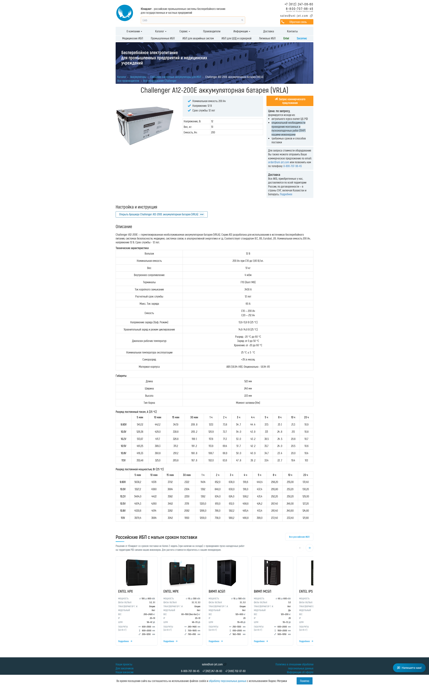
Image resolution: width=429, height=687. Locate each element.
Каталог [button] (160, 31)
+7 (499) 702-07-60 (235, 671)
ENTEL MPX (170, 591)
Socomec (302, 38)
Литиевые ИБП (267, 38)
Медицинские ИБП (132, 38)
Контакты (292, 31)
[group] (214, 601)
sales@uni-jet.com (294, 15)
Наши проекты (124, 664)
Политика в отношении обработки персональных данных (294, 666)
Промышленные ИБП (163, 38)
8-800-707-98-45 (299, 8)
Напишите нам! (412, 667)
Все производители (128, 80)
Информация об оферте (300, 672)
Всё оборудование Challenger (159, 80)
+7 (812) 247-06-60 (299, 4)
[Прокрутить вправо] (309, 548)
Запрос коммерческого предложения (291, 101)
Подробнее (286, 194)
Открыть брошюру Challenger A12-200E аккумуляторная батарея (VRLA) (158, 214)
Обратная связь (298, 22)
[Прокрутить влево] (300, 548)
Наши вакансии (124, 672)
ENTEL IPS (306, 591)
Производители (211, 31)
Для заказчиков (125, 668)
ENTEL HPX (125, 591)
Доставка (268, 31)
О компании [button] (133, 31)
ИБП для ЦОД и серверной (236, 38)
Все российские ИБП (299, 536)
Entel (286, 38)
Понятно (304, 681)
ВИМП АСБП (217, 591)
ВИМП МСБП (262, 591)
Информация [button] (241, 31)
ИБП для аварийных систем (198, 38)
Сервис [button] (183, 31)
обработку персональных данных (227, 681)
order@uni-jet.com (278, 162)
